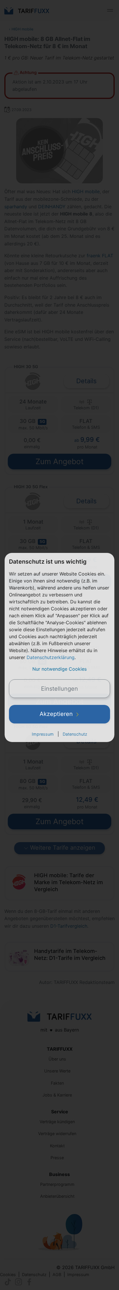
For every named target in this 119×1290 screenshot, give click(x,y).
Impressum (43, 734)
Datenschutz (75, 734)
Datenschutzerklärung (51, 657)
